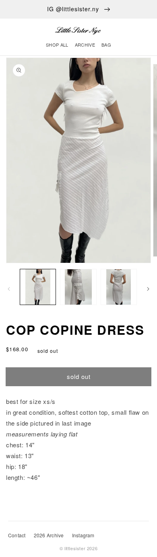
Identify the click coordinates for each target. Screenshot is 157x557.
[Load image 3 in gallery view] (119, 287)
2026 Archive (49, 535)
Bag (106, 44)
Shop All (57, 44)
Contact (17, 535)
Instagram (83, 535)
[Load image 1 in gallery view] (38, 287)
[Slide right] (148, 289)
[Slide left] (9, 289)
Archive (85, 44)
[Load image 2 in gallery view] (78, 287)
